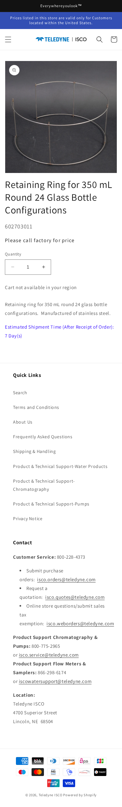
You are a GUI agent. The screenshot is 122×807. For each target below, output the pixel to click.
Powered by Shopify (80, 795)
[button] (8, 39)
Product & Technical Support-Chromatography (44, 485)
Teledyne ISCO (50, 795)
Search (20, 393)
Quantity (13, 254)
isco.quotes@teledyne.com (74, 597)
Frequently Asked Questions (43, 437)
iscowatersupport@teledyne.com (55, 681)
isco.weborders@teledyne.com (80, 623)
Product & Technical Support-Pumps (51, 504)
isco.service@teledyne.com (49, 655)
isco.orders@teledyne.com (66, 579)
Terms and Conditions (36, 407)
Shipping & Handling (34, 451)
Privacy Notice (27, 518)
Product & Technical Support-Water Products (60, 466)
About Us (23, 422)
